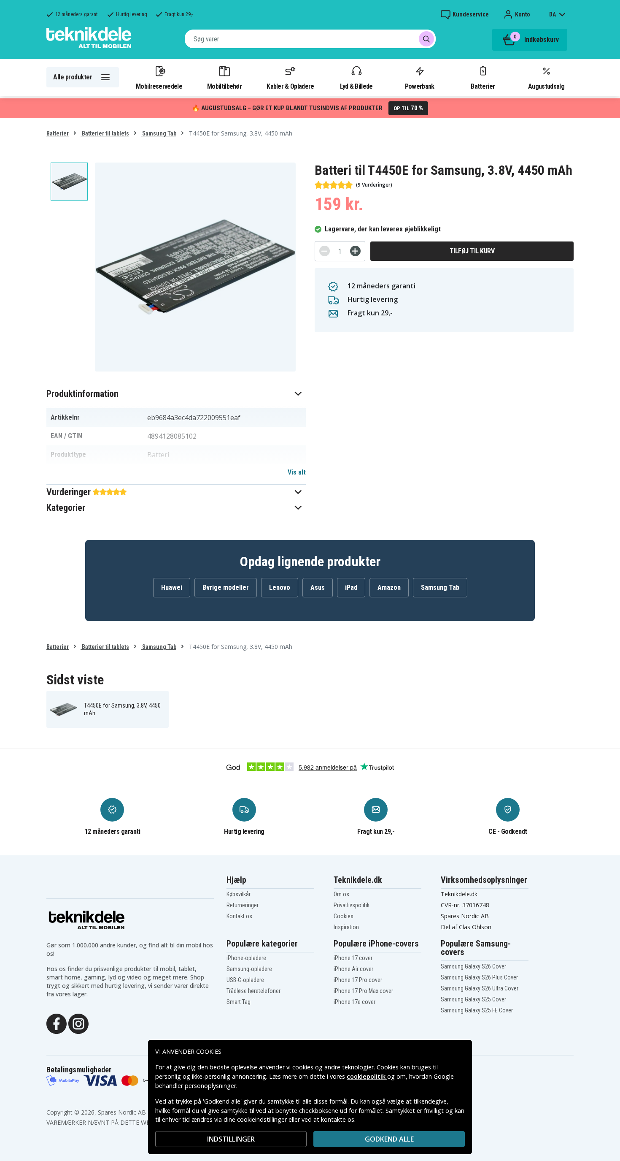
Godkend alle (389, 1139)
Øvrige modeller (225, 587)
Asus (317, 587)
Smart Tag (238, 1001)
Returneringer (242, 905)
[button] (176, 393)
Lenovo (279, 587)
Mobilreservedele (159, 86)
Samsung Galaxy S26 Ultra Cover (479, 988)
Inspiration (346, 927)
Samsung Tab (158, 133)
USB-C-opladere (245, 980)
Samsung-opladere (249, 969)
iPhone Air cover (353, 969)
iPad (351, 587)
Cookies (343, 916)
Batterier (483, 86)
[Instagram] (78, 1023)
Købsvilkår (238, 894)
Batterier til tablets (105, 133)
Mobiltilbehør (224, 86)
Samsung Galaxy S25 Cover (473, 999)
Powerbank (419, 86)
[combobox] (310, 39)
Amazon (389, 587)
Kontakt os (239, 916)
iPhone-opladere (246, 958)
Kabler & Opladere (290, 86)
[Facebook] (56, 1023)
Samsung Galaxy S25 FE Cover (477, 1010)
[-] (324, 251)
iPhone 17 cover (353, 958)
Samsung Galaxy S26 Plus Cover (479, 977)
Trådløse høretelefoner (253, 990)
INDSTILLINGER (231, 1139)
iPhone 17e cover (354, 1001)
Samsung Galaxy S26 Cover (473, 966)
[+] (355, 251)
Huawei (171, 587)
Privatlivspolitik (351, 905)
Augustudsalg (546, 86)
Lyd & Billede (356, 86)
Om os (341, 894)
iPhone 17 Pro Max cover (363, 990)
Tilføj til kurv (472, 251)
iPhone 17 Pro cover (358, 980)
